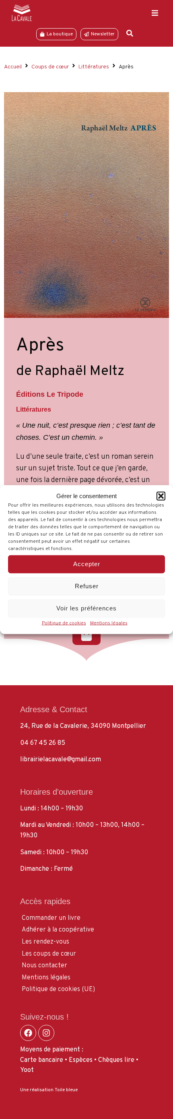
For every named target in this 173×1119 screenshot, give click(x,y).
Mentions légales (109, 623)
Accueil (13, 67)
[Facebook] (28, 1033)
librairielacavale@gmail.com (60, 760)
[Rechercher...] (129, 34)
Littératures (93, 67)
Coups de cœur (50, 67)
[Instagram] (46, 1033)
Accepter (86, 564)
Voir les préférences (86, 608)
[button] (161, 496)
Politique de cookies (64, 623)
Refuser (87, 586)
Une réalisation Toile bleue (49, 1090)
